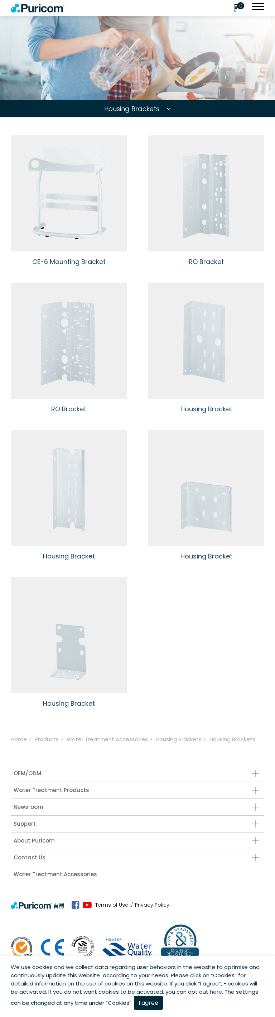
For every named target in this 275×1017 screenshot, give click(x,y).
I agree (148, 1003)
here (216, 992)
